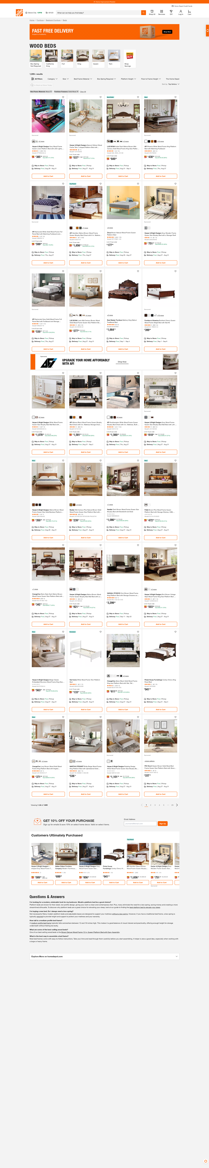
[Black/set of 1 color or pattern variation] (118, 141)
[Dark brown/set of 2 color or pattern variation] (114, 141)
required (40, 916)
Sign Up (162, 823)
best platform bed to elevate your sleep (145, 907)
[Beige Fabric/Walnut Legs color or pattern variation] (71, 761)
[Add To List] (63, 97)
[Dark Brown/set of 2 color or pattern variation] (74, 315)
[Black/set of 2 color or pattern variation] (121, 141)
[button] (170, 84)
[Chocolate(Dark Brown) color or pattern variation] (36, 504)
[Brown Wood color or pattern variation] (33, 761)
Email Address (129, 819)
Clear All (83, 91)
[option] (177, 805)
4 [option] (159, 805)
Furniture (40, 20)
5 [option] (163, 805)
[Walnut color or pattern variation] (155, 141)
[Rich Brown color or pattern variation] (146, 589)
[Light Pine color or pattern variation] (71, 504)
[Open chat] (207, 30)
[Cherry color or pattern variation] (146, 315)
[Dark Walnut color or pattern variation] (108, 141)
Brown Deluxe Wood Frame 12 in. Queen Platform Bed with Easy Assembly (90, 932)
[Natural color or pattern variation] (36, 141)
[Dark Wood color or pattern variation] (71, 315)
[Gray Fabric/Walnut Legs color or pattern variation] (74, 761)
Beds (65, 20)
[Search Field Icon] (143, 12)
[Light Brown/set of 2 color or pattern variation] (83, 315)
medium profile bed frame (41, 923)
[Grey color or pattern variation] (80, 228)
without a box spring (120, 914)
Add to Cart (48, 176)
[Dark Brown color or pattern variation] (36, 417)
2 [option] (150, 805)
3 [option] (155, 805)
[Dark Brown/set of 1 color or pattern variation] (80, 315)
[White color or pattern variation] (146, 141)
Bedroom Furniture (53, 20)
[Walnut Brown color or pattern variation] (33, 504)
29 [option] (172, 805)
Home (32, 20)
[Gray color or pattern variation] (33, 141)
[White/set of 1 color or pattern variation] (111, 676)
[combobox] (98, 12)
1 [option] (146, 805)
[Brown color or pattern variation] (146, 504)
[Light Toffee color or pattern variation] (152, 141)
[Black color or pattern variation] (149, 141)
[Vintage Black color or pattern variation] (111, 141)
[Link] (48, 137)
